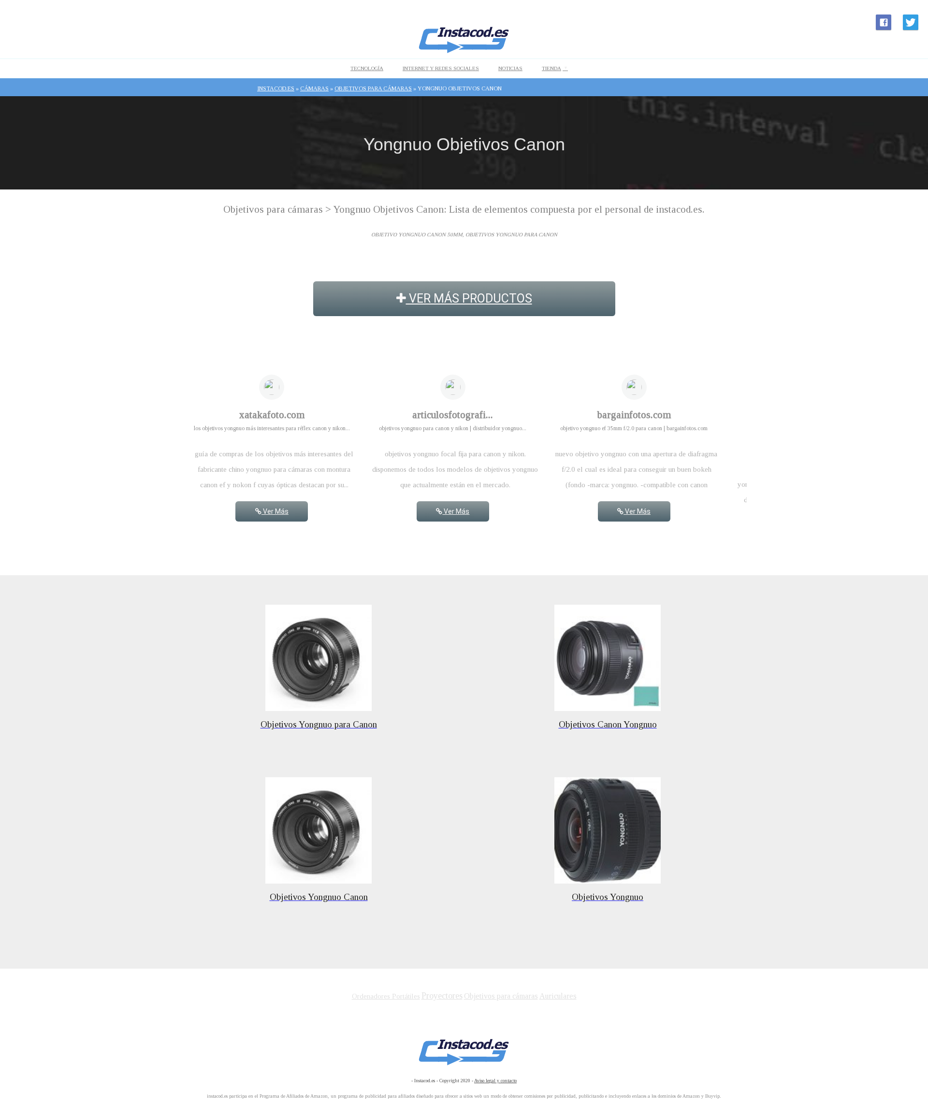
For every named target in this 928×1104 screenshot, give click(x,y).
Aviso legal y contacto (495, 1080)
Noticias (510, 68)
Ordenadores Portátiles (386, 996)
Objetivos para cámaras (501, 996)
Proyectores (442, 996)
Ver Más (275, 511)
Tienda (551, 68)
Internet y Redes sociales (441, 68)
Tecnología (366, 68)
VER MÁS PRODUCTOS (469, 298)
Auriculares (558, 996)
